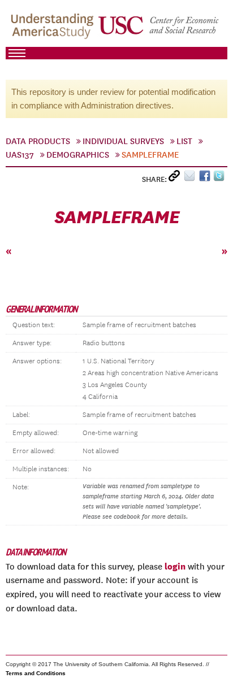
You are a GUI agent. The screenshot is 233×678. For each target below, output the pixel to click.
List (184, 141)
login (175, 566)
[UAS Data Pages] (54, 29)
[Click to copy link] (176, 178)
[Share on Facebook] (206, 178)
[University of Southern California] (159, 29)
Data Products (38, 141)
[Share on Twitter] (220, 178)
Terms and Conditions (36, 673)
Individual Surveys (123, 141)
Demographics (77, 155)
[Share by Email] (191, 178)
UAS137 (20, 155)
